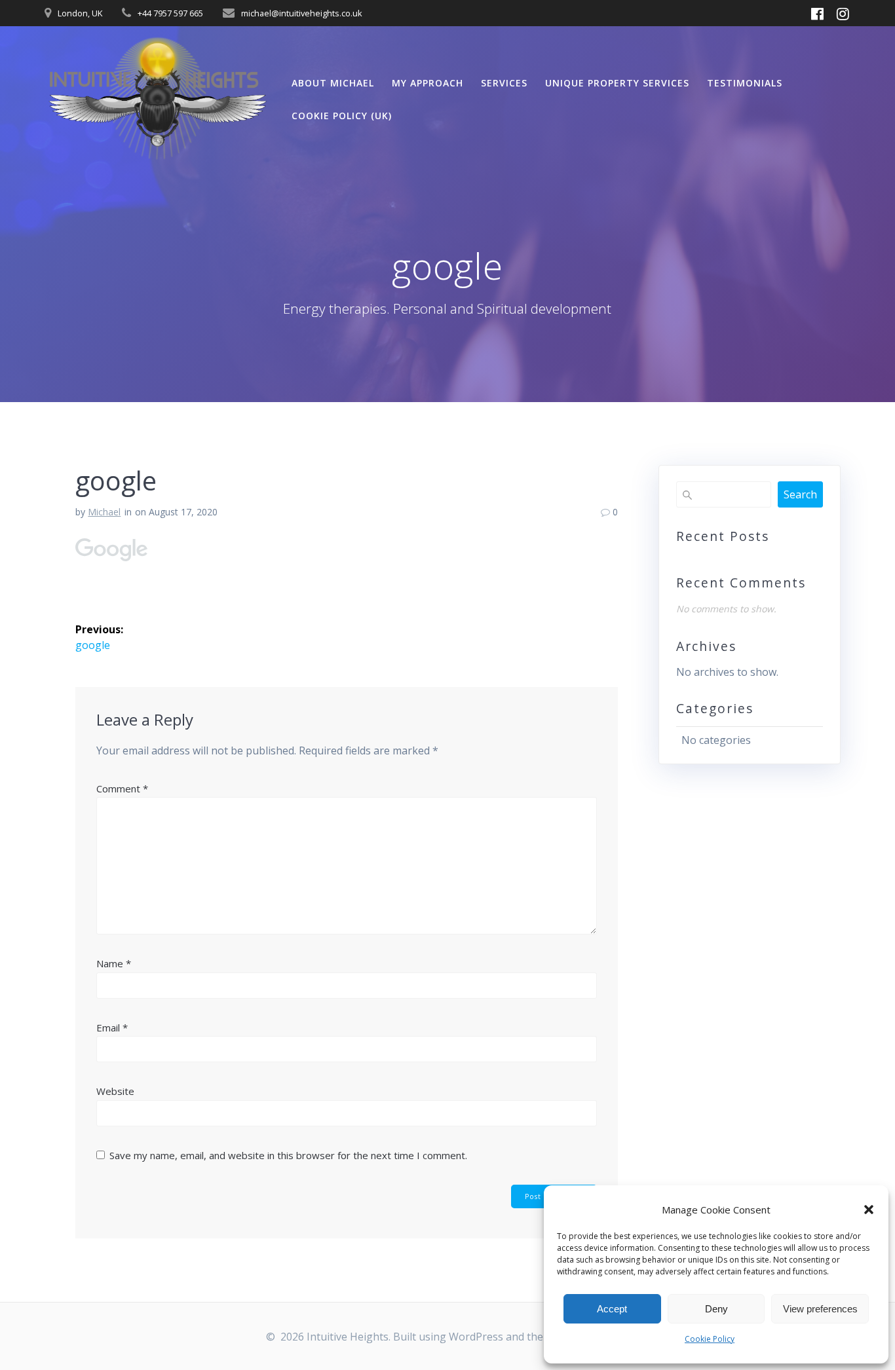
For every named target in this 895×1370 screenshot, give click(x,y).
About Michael (333, 83)
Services (504, 83)
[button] (868, 1209)
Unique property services (617, 83)
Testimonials (744, 83)
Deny (716, 1308)
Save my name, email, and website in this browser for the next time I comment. (288, 1155)
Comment (122, 788)
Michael (104, 512)
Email (112, 1027)
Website (115, 1091)
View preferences (820, 1308)
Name (113, 963)
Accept (612, 1308)
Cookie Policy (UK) (342, 115)
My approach (427, 83)
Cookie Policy (709, 1338)
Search (800, 494)
